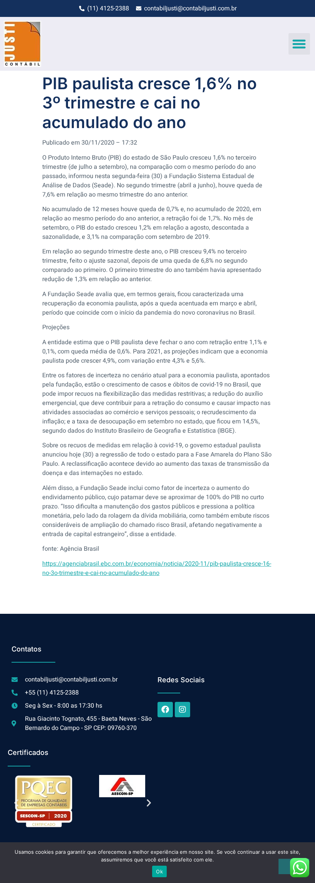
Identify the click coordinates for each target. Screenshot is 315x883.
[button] (299, 44)
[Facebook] (165, 709)
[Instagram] (182, 709)
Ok (159, 871)
